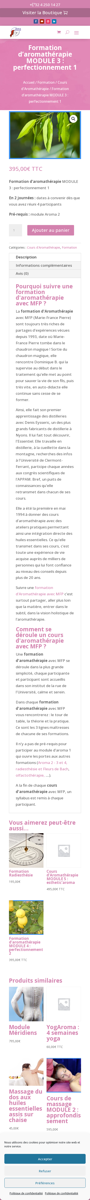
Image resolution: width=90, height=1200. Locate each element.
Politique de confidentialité (26, 1193)
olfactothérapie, (30, 775)
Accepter (45, 1159)
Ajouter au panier (50, 230)
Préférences (45, 1183)
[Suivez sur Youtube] (42, 21)
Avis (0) (22, 273)
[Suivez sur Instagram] (48, 21)
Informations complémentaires (44, 265)
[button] (73, 119)
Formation (46, 82)
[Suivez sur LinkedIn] (54, 21)
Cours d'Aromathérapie (43, 247)
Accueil (29, 82)
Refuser (45, 1171)
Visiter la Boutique (42, 13)
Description (26, 257)
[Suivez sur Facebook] (36, 21)
